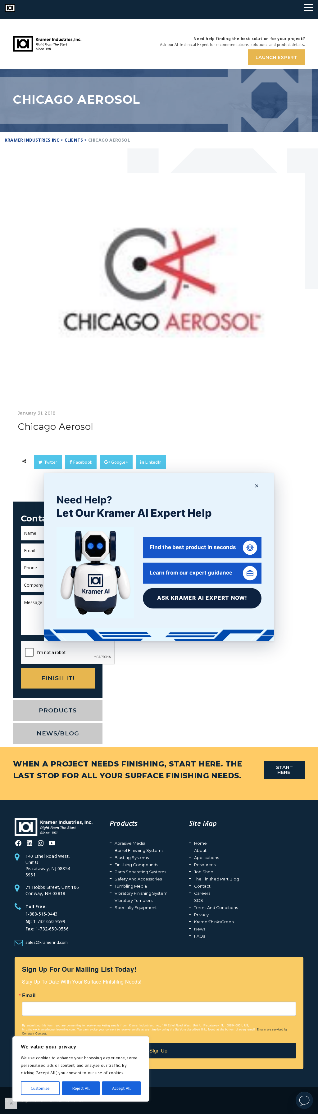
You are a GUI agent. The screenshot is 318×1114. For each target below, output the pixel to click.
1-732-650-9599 (49, 921)
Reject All (81, 1088)
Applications (206, 857)
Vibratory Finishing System (141, 893)
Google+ (119, 462)
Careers (202, 893)
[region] (80, 1069)
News (199, 928)
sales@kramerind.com (46, 942)
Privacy (201, 914)
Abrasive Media (130, 843)
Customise (40, 1088)
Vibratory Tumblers (133, 900)
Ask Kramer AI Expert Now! (202, 598)
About (200, 850)
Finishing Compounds (136, 864)
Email (28, 995)
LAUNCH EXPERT (277, 57)
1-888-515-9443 (41, 914)
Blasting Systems (132, 857)
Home (200, 843)
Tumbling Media (131, 886)
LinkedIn (152, 462)
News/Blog (58, 733)
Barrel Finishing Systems (139, 850)
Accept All (121, 1088)
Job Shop (203, 871)
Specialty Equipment (136, 907)
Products (58, 710)
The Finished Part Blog (216, 878)
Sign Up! (159, 1050)
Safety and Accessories (138, 878)
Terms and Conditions (216, 907)
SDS (198, 900)
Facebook (82, 462)
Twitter (50, 462)
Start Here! (284, 769)
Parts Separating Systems (140, 871)
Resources (205, 864)
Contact (202, 886)
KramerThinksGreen (214, 921)
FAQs (199, 936)
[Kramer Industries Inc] (54, 827)
